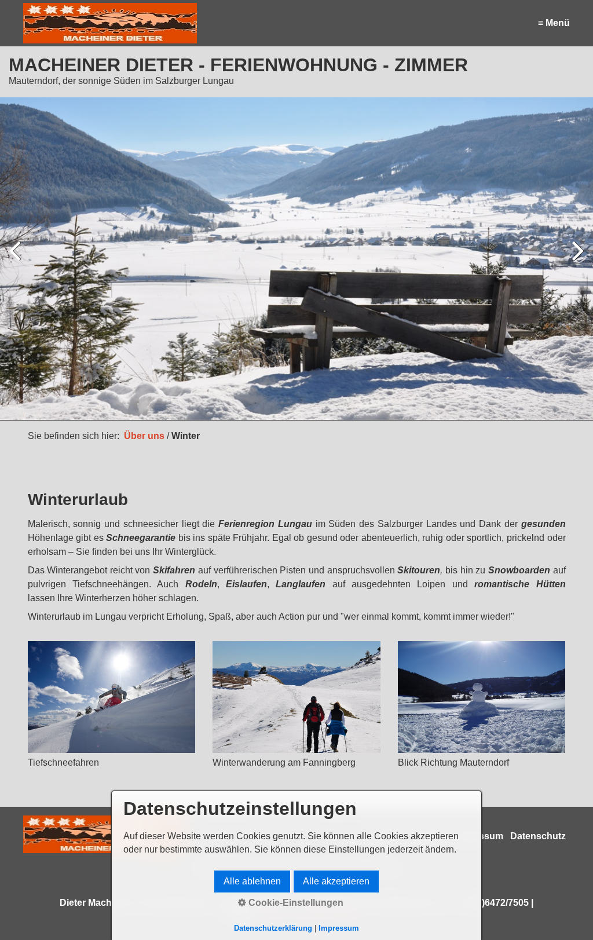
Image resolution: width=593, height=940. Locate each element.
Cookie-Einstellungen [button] (294, 903)
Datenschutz (538, 836)
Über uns (144, 436)
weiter (575, 261)
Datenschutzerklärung (273, 928)
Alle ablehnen (252, 881)
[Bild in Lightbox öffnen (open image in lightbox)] (112, 697)
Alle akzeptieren (336, 881)
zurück (17, 261)
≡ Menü (554, 23)
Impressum (339, 928)
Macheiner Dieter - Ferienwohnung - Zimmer (238, 64)
